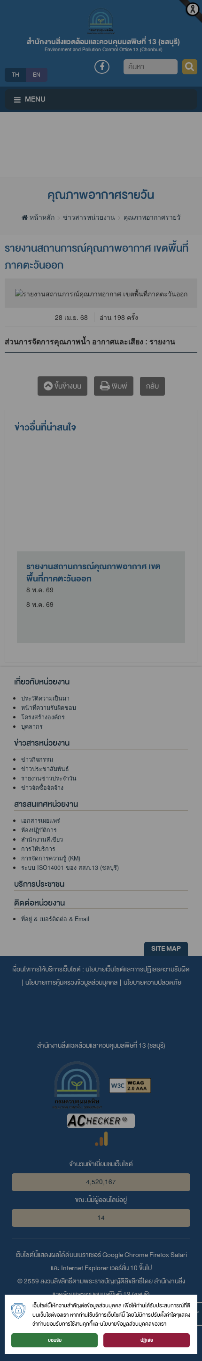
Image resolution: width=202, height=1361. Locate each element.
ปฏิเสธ (146, 1340)
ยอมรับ (55, 1340)
